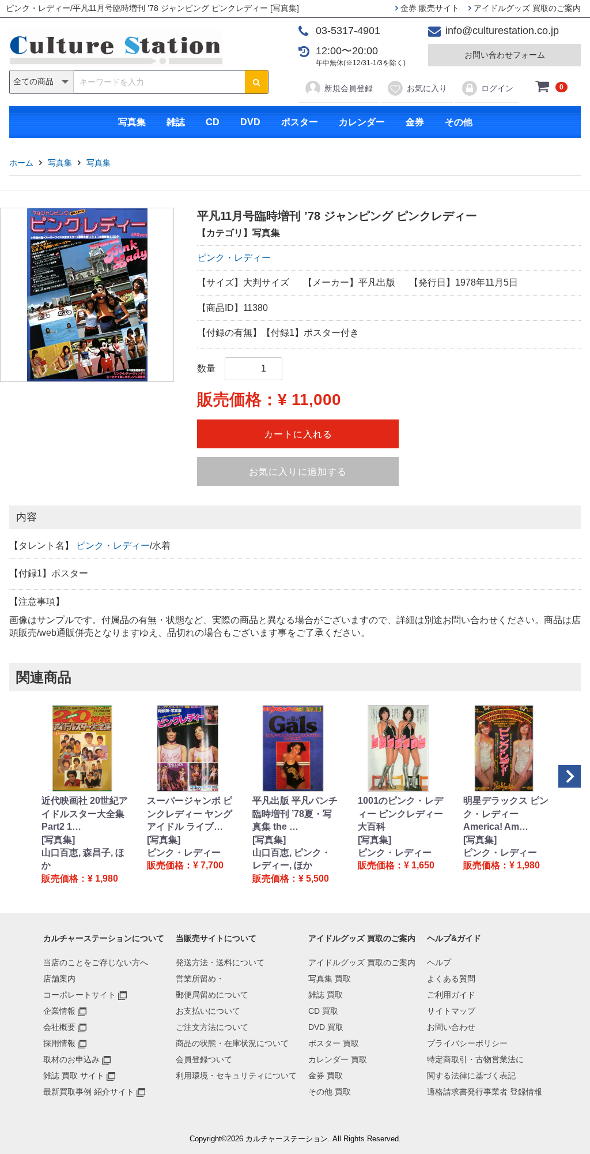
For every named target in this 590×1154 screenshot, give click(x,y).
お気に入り (427, 88)
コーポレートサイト (79, 994)
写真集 (132, 122)
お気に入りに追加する (298, 472)
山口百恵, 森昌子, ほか (82, 859)
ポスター (299, 122)
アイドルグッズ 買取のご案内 (526, 8)
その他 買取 (329, 1091)
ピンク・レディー (234, 258)
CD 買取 (323, 1011)
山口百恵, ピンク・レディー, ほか (291, 859)
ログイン (497, 88)
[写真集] (58, 840)
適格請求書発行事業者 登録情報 (484, 1091)
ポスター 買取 (333, 1043)
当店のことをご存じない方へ (95, 962)
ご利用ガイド (451, 994)
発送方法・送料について (220, 962)
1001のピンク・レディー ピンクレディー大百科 (400, 813)
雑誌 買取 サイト (73, 1075)
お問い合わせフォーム (504, 54)
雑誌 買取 (325, 994)
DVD (250, 122)
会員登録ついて (204, 1059)
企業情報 (59, 1011)
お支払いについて (208, 1011)
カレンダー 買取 (337, 1059)
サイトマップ (451, 1011)
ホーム (21, 162)
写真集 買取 (329, 978)
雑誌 (176, 122)
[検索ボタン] (256, 81)
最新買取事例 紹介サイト (88, 1091)
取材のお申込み (71, 1059)
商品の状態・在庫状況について (232, 1043)
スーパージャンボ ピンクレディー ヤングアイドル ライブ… (189, 813)
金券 (415, 122)
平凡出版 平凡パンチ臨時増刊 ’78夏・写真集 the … (295, 813)
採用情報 (59, 1043)
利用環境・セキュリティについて (236, 1075)
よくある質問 (451, 978)
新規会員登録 (348, 88)
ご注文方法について (212, 1027)
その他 (458, 122)
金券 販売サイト (428, 8)
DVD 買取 (325, 1027)
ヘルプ (439, 962)
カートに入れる (298, 434)
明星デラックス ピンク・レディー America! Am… (506, 813)
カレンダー (362, 122)
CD (213, 122)
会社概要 (59, 1027)
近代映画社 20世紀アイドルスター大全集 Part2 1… (84, 813)
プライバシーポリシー (467, 1043)
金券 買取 (325, 1075)
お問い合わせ (451, 1027)
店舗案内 (59, 978)
